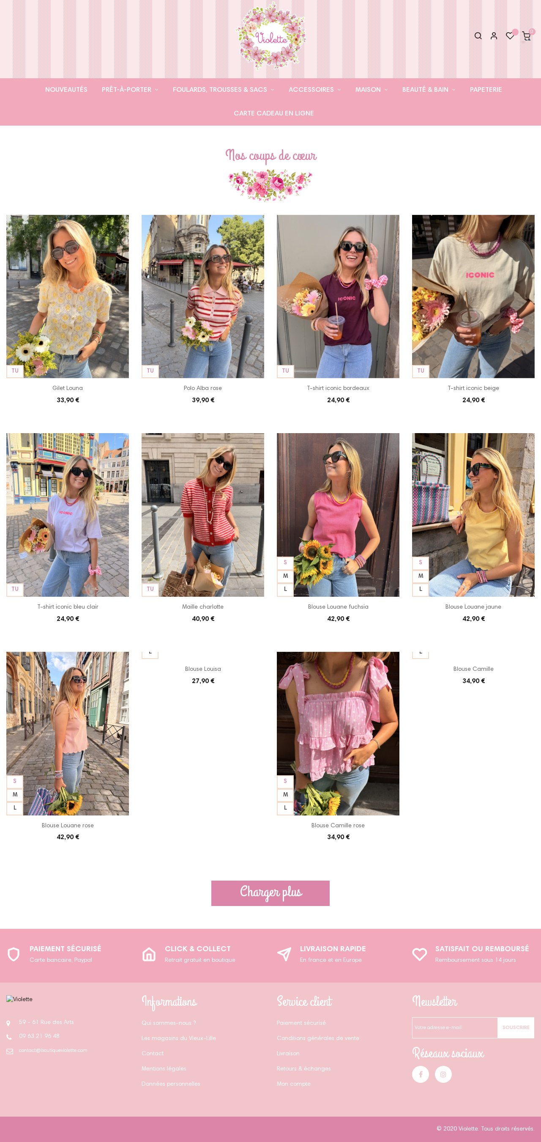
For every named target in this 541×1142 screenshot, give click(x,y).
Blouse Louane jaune (473, 607)
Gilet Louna (67, 389)
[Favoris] (510, 38)
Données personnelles (171, 1084)
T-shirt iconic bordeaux (338, 389)
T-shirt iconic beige (473, 389)
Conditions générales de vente (318, 1039)
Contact (153, 1054)
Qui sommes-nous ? (169, 1024)
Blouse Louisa (203, 670)
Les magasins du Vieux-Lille (179, 1039)
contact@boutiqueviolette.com (53, 1050)
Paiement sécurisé (65, 949)
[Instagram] (443, 1074)
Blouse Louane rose (68, 826)
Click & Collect (198, 949)
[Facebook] (420, 1074)
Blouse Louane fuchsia (338, 607)
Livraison (288, 1054)
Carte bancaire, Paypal (61, 961)
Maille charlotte (203, 607)
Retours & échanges (304, 1069)
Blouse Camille (474, 670)
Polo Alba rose (203, 389)
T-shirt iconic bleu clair (67, 607)
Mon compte (294, 1084)
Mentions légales (164, 1069)
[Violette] (19, 1000)
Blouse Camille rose (338, 826)
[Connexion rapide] (490, 37)
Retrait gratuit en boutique (200, 961)
